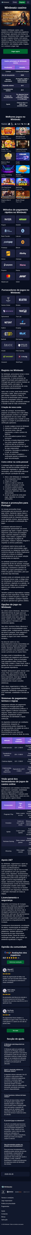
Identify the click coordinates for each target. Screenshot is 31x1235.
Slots (25, 124)
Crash (18, 124)
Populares (4, 124)
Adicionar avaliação (15, 962)
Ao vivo (12, 124)
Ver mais (15, 1030)
